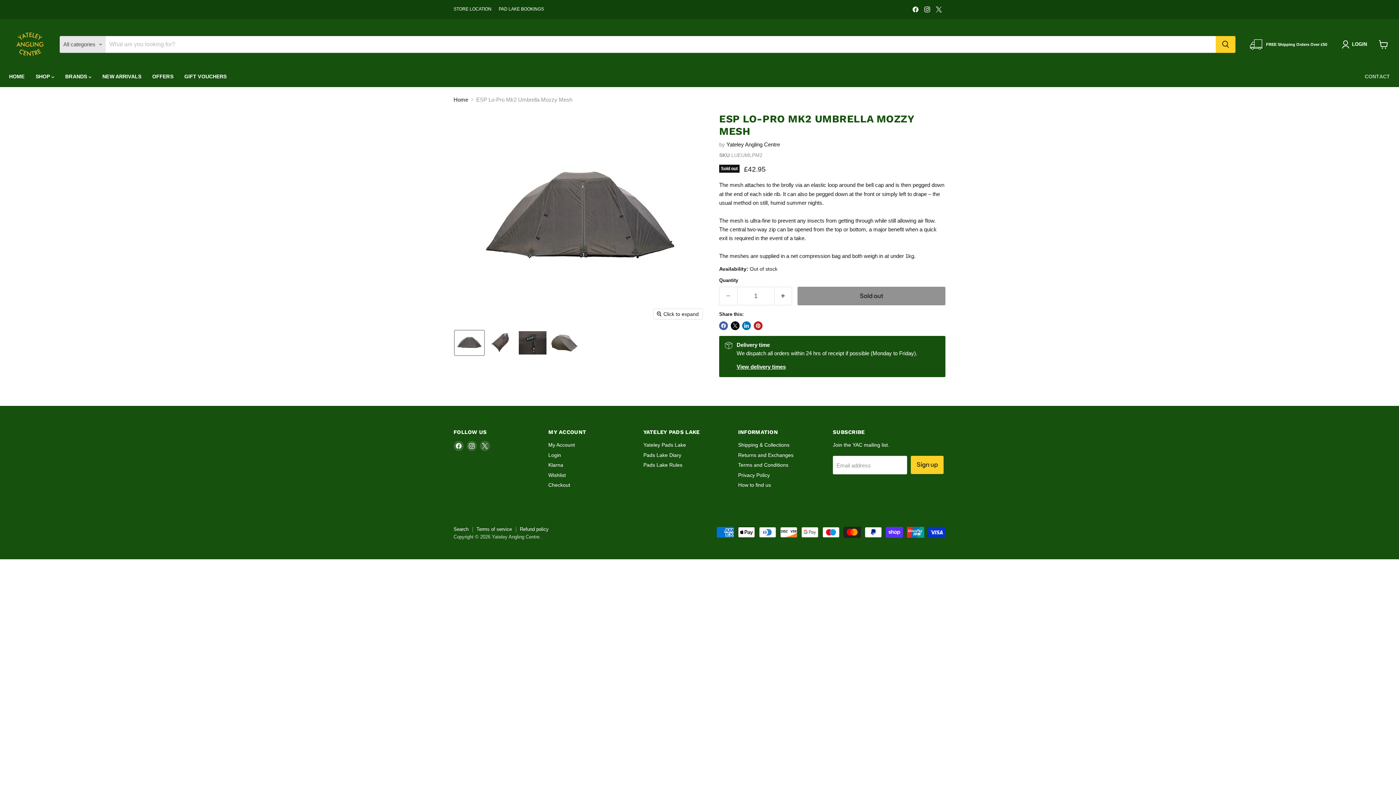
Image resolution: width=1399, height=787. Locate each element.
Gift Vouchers (205, 76)
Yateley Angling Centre (753, 144)
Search (461, 529)
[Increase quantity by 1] (783, 296)
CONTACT (1377, 76)
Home (17, 76)
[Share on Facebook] (723, 325)
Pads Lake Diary (662, 455)
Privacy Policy (754, 475)
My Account (561, 445)
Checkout (559, 485)
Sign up (927, 464)
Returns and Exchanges (765, 455)
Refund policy (534, 529)
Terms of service (494, 529)
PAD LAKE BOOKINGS (521, 9)
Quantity (728, 280)
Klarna (555, 465)
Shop (44, 76)
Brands (77, 76)
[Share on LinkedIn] (746, 325)
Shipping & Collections (763, 445)
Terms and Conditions (763, 465)
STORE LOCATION (472, 9)
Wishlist (557, 475)
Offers (162, 76)
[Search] (1225, 44)
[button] (469, 342)
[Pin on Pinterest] (758, 325)
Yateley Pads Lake (664, 445)
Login (554, 455)
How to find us (754, 485)
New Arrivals (121, 76)
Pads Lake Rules (662, 465)
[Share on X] (735, 325)
